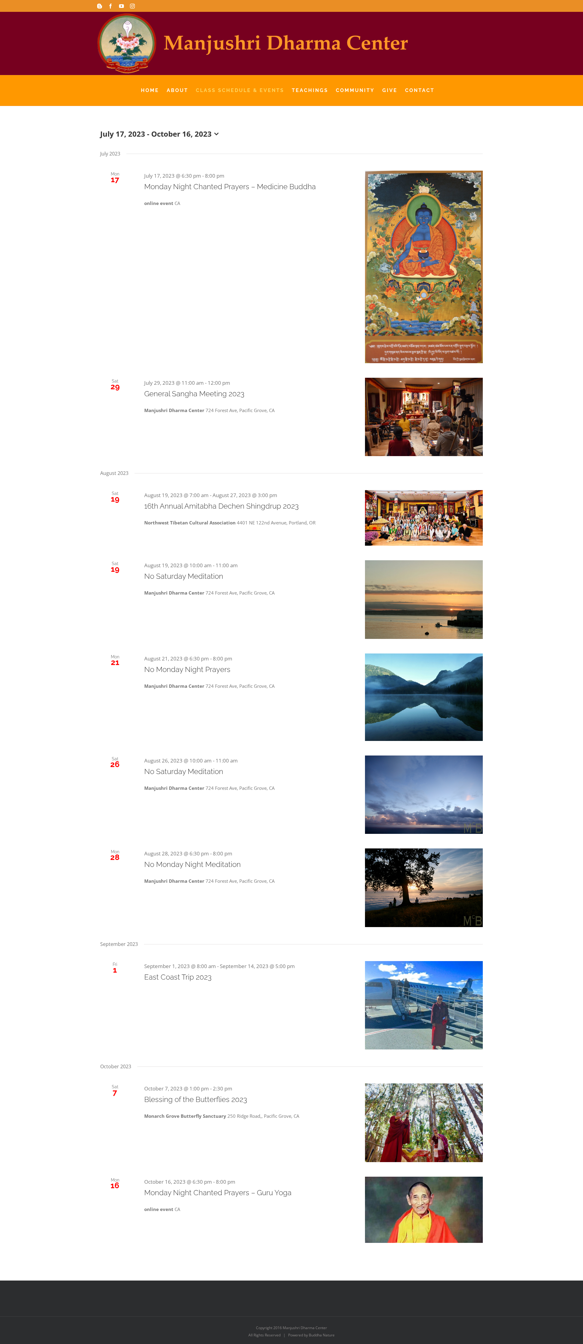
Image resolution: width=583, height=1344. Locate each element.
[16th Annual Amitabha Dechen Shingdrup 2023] (424, 518)
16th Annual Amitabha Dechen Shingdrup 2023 (221, 506)
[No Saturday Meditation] (424, 599)
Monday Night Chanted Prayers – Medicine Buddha (230, 186)
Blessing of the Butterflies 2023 (195, 1099)
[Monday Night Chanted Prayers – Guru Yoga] (424, 1210)
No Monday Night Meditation (192, 864)
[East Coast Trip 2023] (424, 1005)
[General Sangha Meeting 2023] (424, 417)
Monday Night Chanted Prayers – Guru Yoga (218, 1192)
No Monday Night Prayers (187, 669)
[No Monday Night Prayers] (424, 697)
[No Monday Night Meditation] (424, 887)
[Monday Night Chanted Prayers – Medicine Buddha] (424, 267)
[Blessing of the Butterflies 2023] (424, 1122)
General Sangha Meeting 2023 (194, 393)
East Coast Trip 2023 (178, 977)
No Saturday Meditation (183, 576)
